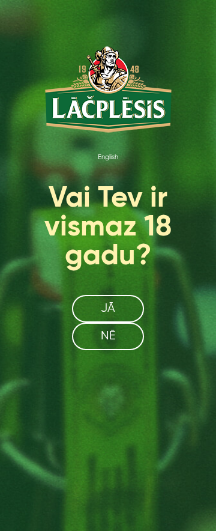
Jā (108, 308)
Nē (108, 336)
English (108, 157)
